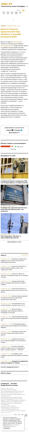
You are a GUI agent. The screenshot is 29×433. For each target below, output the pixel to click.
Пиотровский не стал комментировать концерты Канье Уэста (13, 304)
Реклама (14, 383)
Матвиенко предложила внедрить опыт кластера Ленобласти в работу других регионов (13, 260)
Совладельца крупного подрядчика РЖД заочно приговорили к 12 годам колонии (14, 182)
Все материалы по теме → (14, 242)
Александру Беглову (7, 45)
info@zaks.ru (15, 409)
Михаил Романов (16, 42)
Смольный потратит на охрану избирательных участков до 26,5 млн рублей (14, 290)
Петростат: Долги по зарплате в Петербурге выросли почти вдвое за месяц (14, 275)
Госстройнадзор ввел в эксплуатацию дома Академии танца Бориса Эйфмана (14, 325)
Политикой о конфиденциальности (11, 425)
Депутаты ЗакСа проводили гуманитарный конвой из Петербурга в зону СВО (12, 310)
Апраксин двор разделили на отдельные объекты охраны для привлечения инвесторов (14, 297)
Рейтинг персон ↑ (14, 373)
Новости (3, 25)
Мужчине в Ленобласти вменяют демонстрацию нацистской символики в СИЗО (13, 268)
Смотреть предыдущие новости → (14, 367)
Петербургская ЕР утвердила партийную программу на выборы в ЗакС (14, 355)
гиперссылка (17, 394)
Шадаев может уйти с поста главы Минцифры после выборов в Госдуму (13, 340)
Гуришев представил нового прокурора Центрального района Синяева (13, 282)
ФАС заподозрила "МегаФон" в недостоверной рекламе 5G (11, 237)
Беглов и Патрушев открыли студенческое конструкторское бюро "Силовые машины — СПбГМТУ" (13, 348)
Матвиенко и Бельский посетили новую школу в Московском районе (13, 333)
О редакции (5, 383)
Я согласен (6, 428)
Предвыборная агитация (9, 385)
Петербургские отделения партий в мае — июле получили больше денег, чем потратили (14, 209)
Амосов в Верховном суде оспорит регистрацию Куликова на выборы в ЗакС (14, 318)
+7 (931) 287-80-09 (6, 409)
